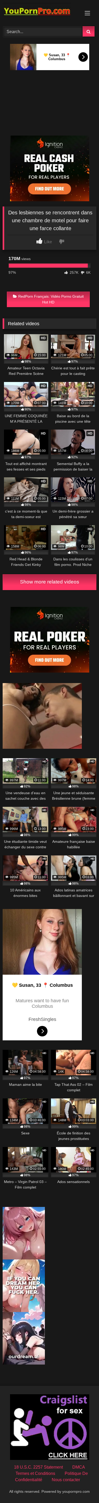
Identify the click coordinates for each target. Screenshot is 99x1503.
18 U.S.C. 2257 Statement (38, 1467)
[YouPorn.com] (41, 12)
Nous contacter (66, 1480)
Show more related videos (49, 582)
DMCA (78, 1467)
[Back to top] (82, 1487)
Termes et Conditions (35, 1473)
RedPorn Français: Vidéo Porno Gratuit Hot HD (51, 299)
